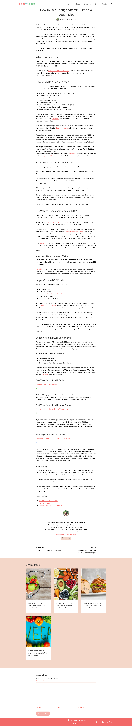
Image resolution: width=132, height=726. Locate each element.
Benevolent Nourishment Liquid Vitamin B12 (52, 409)
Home (69, 4)
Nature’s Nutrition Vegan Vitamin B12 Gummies (53, 438)
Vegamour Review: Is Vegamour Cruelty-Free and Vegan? (85, 550)
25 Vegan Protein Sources (48, 501)
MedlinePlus (43, 86)
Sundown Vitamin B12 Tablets (46, 384)
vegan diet (72, 153)
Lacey (63, 19)
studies (42, 243)
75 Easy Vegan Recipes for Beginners (49, 549)
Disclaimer (44, 374)
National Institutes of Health (58, 71)
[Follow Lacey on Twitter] (66, 538)
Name (39, 707)
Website (81, 707)
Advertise (30, 721)
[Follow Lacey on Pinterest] (69, 538)
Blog (96, 4)
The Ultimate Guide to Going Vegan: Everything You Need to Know (65, 605)
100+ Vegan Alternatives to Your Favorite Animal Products (93, 605)
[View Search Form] (112, 4)
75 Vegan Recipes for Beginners (50, 505)
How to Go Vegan (45, 503)
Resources (87, 4)
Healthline (56, 119)
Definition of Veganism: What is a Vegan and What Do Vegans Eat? (37, 653)
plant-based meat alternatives (54, 294)
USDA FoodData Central (47, 305)
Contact (105, 4)
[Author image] (57, 19)
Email (59, 707)
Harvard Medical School (75, 231)
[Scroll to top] (128, 719)
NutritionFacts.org (62, 128)
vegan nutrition (48, 156)
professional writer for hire (66, 534)
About (77, 4)
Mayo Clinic (40, 269)
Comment (40, 681)
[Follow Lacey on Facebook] (62, 538)
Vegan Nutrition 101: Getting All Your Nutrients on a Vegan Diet (37, 605)
